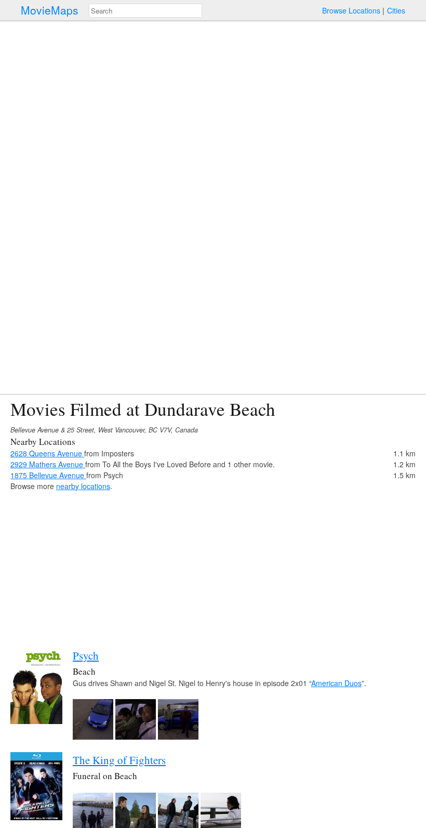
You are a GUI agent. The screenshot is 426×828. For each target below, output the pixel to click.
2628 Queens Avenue (47, 453)
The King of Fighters (119, 760)
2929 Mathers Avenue (47, 464)
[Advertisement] (213, 564)
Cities (396, 10)
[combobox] (145, 11)
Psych (86, 655)
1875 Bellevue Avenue (48, 475)
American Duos (336, 683)
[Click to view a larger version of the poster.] (36, 721)
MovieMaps (49, 10)
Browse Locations (351, 10)
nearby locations (83, 486)
